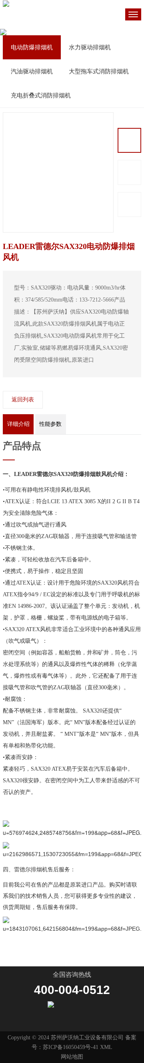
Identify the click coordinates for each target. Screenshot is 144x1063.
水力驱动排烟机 (90, 47)
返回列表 (23, 400)
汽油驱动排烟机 (32, 71)
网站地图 (72, 1057)
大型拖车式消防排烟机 (99, 71)
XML (106, 1047)
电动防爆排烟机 (32, 47)
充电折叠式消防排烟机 (41, 95)
